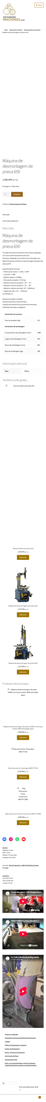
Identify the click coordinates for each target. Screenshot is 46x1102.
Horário (4, 848)
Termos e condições (11, 1034)
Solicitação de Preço (12, 1056)
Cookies (7, 1042)
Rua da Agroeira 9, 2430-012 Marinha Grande (23, 865)
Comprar (17, 194)
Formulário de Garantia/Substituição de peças (20, 1038)
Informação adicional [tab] (10, 221)
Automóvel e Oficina (15, 30)
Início (6, 30)
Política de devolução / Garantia (15, 1045)
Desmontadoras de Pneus (32, 30)
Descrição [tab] (6, 214)
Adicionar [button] (23, 557)
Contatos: (5, 876)
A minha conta (7, 1098)
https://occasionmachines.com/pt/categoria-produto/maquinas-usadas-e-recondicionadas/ (21, 1064)
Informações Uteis (11, 1060)
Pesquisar (23, 1098)
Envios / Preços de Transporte (15, 1052)
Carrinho (35, 1096)
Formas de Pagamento (12, 1049)
